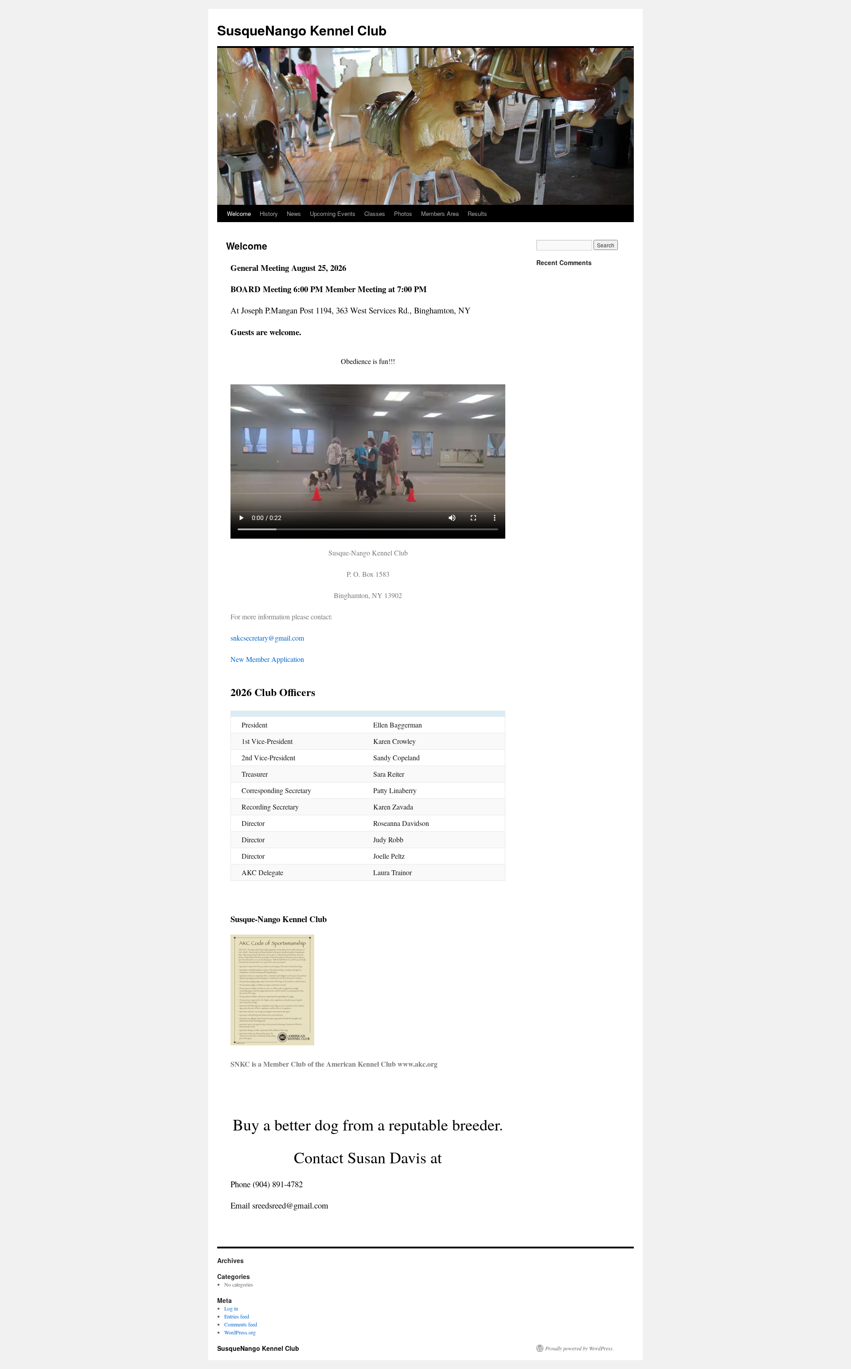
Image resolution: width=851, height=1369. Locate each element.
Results (477, 213)
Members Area (440, 213)
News (294, 213)
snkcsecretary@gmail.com (267, 637)
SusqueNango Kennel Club (301, 29)
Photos (403, 213)
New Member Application (267, 659)
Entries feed (236, 1316)
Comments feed (240, 1324)
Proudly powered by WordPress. (579, 1348)
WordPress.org (240, 1332)
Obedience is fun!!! (368, 361)
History (269, 213)
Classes (374, 213)
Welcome (239, 213)
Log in (231, 1308)
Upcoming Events (332, 213)
